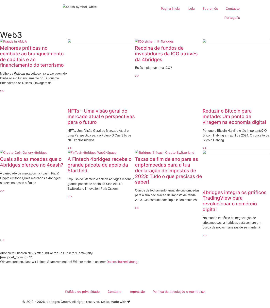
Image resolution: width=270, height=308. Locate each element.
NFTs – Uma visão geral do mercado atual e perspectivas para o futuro (101, 116)
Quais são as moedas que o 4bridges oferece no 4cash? (31, 162)
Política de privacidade (82, 292)
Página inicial (170, 8)
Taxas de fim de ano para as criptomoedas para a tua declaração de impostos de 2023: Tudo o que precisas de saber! (168, 170)
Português (232, 18)
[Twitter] (27, 277)
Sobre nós (210, 8)
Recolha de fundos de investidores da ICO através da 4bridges (166, 53)
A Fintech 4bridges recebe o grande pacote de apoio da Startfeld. (99, 164)
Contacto (233, 8)
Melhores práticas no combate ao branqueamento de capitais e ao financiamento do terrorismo (32, 56)
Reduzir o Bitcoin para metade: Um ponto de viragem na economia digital (234, 116)
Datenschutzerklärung (122, 261)
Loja (191, 8)
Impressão (137, 292)
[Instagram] (38, 277)
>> (2, 91)
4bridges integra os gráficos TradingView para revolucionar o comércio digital (234, 201)
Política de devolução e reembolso (179, 292)
